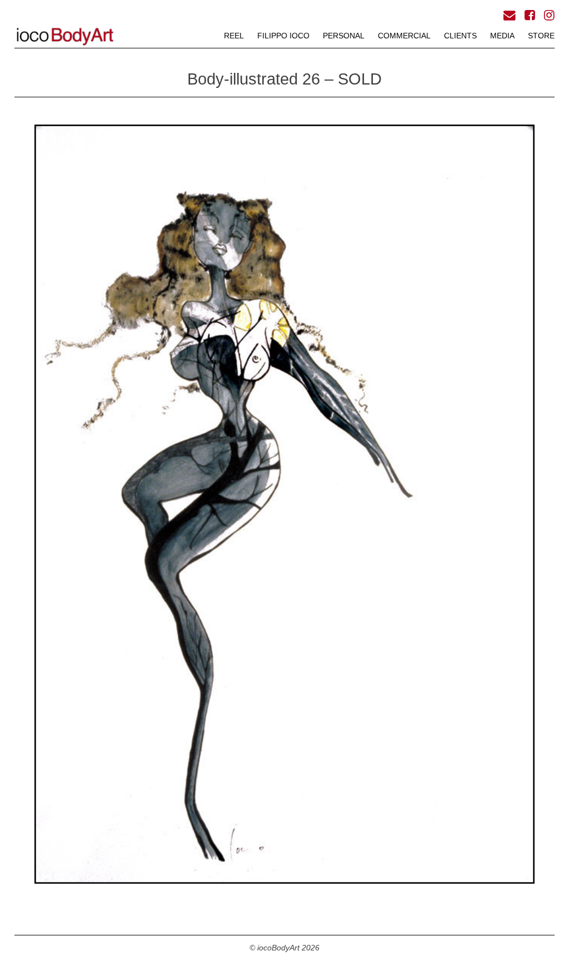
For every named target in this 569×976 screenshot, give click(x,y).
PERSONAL (344, 35)
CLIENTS (460, 35)
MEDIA (502, 35)
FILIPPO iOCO (283, 35)
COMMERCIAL (404, 35)
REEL (234, 35)
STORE (541, 35)
